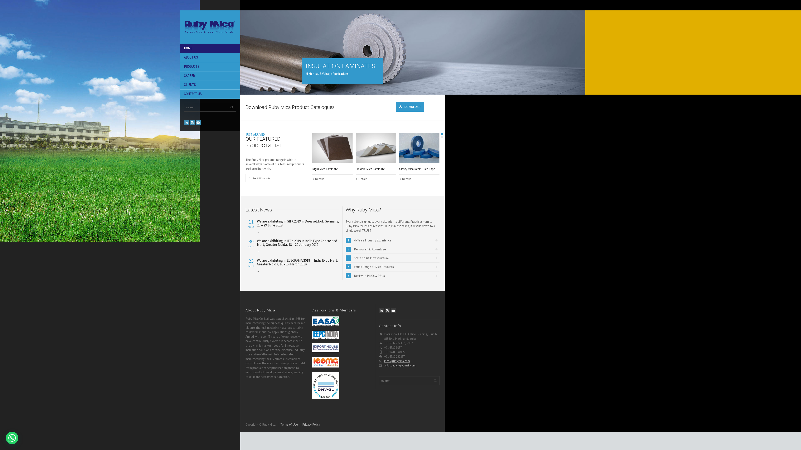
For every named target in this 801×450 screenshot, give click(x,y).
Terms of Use (289, 424)
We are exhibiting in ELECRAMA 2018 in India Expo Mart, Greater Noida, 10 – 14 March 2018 (297, 262)
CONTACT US (193, 94)
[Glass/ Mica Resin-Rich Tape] (376, 148)
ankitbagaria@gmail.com (400, 365)
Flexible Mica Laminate (326, 169)
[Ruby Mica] (210, 27)
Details (319, 179)
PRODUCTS (191, 67)
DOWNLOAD (412, 107)
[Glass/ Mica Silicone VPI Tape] (419, 148)
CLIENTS (190, 85)
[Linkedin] (186, 122)
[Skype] (192, 122)
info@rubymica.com (397, 361)
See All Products (261, 178)
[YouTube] (198, 122)
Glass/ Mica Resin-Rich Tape (374, 169)
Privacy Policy (311, 424)
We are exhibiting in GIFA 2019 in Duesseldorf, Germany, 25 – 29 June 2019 (298, 223)
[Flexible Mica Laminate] (332, 148)
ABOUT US (191, 57)
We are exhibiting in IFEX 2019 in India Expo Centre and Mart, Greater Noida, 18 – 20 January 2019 (297, 243)
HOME (188, 48)
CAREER (189, 76)
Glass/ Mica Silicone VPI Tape (417, 169)
